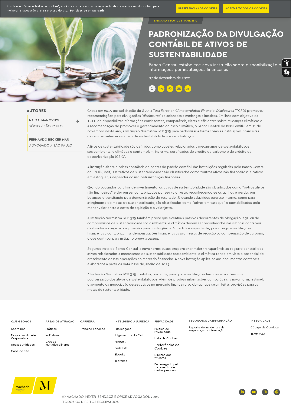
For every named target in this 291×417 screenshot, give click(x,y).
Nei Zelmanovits (44, 120)
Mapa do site (20, 351)
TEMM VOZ (258, 333)
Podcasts (121, 348)
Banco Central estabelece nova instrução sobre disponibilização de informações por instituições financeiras (216, 67)
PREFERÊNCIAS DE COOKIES (197, 8)
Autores (36, 110)
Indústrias (52, 335)
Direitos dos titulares (162, 356)
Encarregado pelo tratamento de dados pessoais (167, 367)
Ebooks (120, 354)
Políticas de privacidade (87, 10)
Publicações (123, 329)
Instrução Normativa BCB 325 (148, 131)
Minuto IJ (121, 341)
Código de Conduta (265, 327)
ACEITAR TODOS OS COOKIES (246, 8)
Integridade (260, 320)
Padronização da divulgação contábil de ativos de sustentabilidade (216, 44)
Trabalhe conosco (92, 329)
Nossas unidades (23, 344)
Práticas (51, 329)
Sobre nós (18, 329)
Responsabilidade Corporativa (23, 336)
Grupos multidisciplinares (57, 343)
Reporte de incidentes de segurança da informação (207, 329)
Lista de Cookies (166, 338)
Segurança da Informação (210, 320)
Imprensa (121, 360)
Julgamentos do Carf (129, 335)
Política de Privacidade (162, 330)
